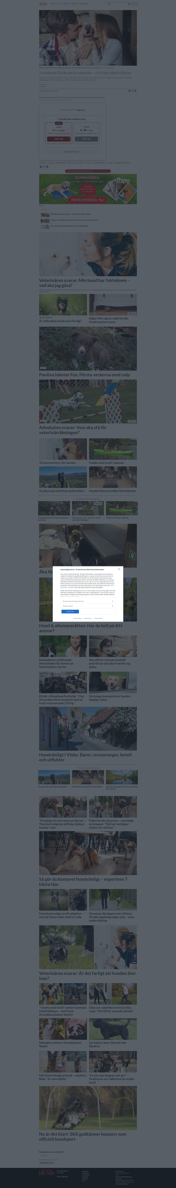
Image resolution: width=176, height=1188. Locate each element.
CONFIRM (70, 611)
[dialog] (88, 594)
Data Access (88, 618)
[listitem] (88, 601)
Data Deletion (78, 618)
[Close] (119, 569)
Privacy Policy (98, 618)
